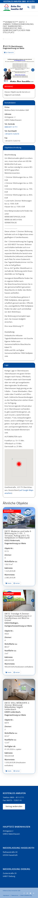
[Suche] (27, 7)
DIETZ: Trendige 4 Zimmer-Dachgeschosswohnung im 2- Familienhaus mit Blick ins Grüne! (18, 617)
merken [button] (17, 583)
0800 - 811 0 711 (28, 1)
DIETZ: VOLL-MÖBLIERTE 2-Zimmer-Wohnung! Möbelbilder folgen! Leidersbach (17, 706)
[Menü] (32, 7)
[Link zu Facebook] (24, 893)
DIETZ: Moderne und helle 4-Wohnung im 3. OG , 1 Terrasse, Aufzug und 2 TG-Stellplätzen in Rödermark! (18, 534)
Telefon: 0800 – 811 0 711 (13, 797)
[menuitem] (27, 7)
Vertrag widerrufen (14, 807)
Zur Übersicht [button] (9, 52)
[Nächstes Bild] (32, 70)
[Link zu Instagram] (27, 893)
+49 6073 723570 (12, 134)
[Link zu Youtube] (30, 893)
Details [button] (9, 583)
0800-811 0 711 (11, 127)
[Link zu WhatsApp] (33, 893)
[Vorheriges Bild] (5, 70)
